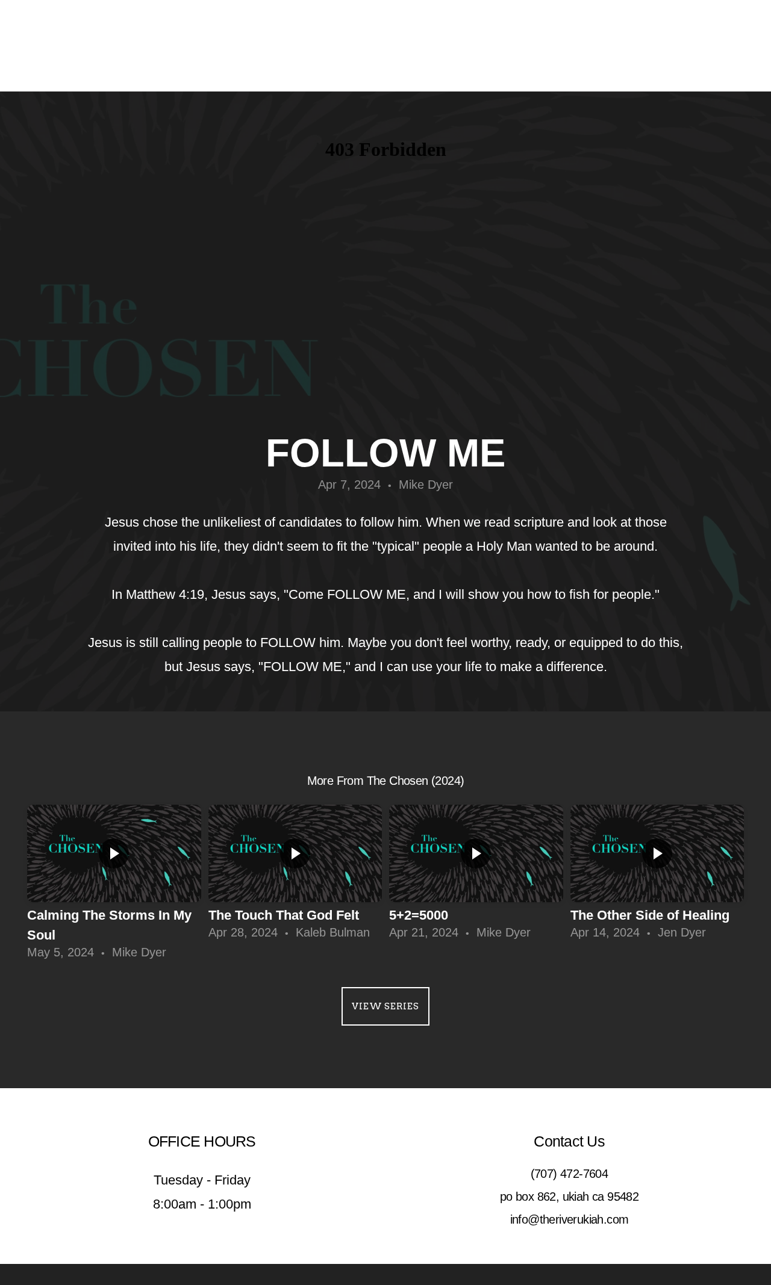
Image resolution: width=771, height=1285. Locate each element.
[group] (114, 887)
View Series (385, 1006)
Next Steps (411, 45)
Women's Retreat (679, 45)
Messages (251, 45)
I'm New (541, 45)
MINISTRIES (330, 45)
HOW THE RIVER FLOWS (138, 45)
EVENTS (483, 45)
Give (591, 45)
